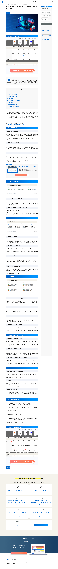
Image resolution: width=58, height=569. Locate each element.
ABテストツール (46, 512)
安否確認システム (47, 16)
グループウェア (16, 490)
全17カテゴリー (40, 516)
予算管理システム (24, 488)
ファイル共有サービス (21, 514)
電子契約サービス (47, 22)
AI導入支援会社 (11, 512)
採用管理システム (41, 488)
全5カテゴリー (17, 528)
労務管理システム (41, 502)
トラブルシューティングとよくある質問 (14, 100)
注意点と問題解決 (11, 98)
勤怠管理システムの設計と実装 (12, 96)
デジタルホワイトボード (18, 512)
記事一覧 (48, 1)
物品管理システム (23, 502)
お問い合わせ (43, 562)
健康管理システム (44, 490)
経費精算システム (49, 15)
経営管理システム (18, 488)
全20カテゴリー (40, 504)
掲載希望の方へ (53, 1)
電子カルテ (13, 500)
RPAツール (43, 16)
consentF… (20, 44)
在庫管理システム (17, 502)
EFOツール (34, 514)
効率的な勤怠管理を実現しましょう (13, 104)
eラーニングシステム (34, 488)
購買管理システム (48, 502)
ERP (47, 19)
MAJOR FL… (25, 44)
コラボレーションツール (23, 490)
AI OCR (9, 500)
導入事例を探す (35, 1)
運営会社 (14, 563)
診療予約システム (18, 500)
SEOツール (38, 514)
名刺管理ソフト (11, 523)
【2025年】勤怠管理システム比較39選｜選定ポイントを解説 (15, 124)
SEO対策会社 (35, 512)
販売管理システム (44, 12)
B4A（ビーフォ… (30, 44)
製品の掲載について (9, 563)
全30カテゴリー (17, 516)
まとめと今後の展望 (11, 102)
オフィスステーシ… (15, 44)
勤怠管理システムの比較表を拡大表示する (22, 70)
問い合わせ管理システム (44, 9)
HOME (6, 4)
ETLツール (24, 512)
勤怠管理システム (44, 19)
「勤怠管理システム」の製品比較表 (13, 106)
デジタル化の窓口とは (10, 562)
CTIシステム (14, 525)
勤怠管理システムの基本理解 (12, 92)
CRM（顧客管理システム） (19, 523)
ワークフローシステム (11, 488)
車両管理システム (11, 502)
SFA (24, 523)
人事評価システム (47, 488)
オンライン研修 (38, 490)
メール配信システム (40, 512)
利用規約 (26, 562)
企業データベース (10, 490)
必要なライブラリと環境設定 (12, 94)
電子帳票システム (44, 15)
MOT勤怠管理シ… (36, 44)
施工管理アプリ (23, 500)
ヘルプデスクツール (19, 525)
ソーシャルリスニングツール (44, 514)
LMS (35, 490)
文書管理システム (44, 8)
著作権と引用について (31, 562)
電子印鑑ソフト (43, 20)
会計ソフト (43, 22)
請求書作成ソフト (49, 12)
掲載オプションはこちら (19, 553)
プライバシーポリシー (37, 562)
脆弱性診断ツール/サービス (13, 514)
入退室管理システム (48, 20)
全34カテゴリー (17, 504)
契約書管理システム (49, 8)
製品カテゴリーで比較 (42, 1)
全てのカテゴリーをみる (46, 23)
